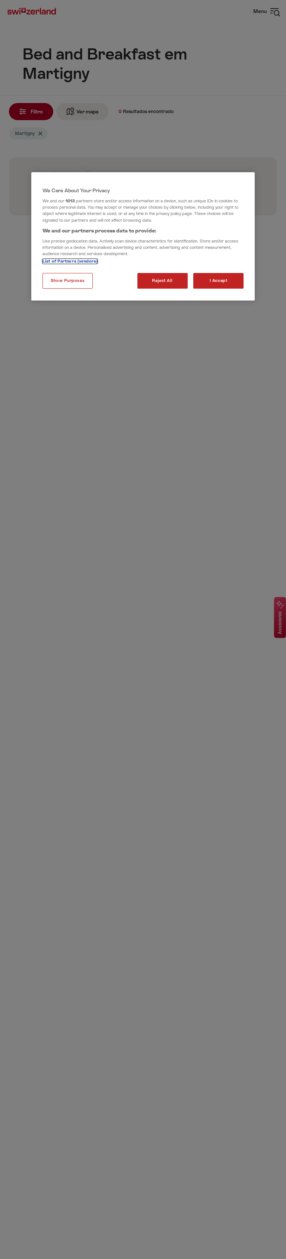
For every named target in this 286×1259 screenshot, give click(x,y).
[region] (143, 236)
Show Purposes (68, 280)
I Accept (219, 280)
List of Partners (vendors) (70, 261)
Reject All (162, 280)
